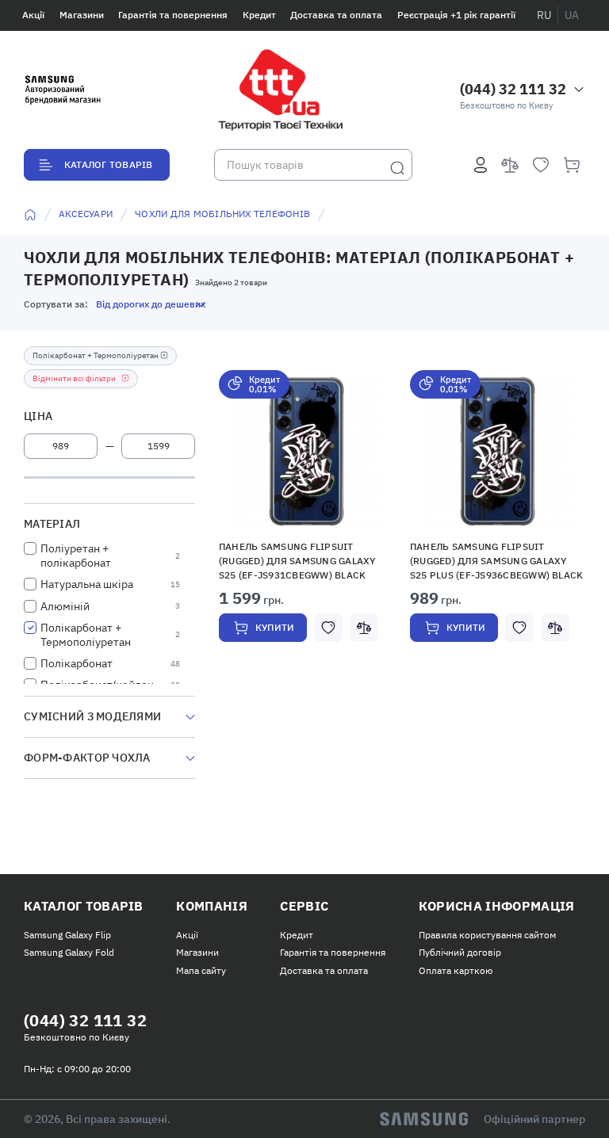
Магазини (81, 15)
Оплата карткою (455, 970)
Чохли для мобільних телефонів (222, 213)
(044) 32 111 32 (513, 89)
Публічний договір (460, 952)
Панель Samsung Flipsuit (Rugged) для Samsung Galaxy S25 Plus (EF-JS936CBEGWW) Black (496, 560)
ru (544, 15)
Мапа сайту (201, 970)
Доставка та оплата (336, 15)
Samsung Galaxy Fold (69, 952)
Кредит (259, 15)
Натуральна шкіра (86, 584)
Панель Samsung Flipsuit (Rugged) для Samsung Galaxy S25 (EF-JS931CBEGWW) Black (297, 560)
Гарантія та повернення (173, 15)
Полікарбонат (76, 663)
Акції (33, 15)
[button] (307, 451)
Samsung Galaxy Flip (67, 935)
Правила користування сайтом (487, 935)
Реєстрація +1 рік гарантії (456, 15)
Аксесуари (86, 213)
